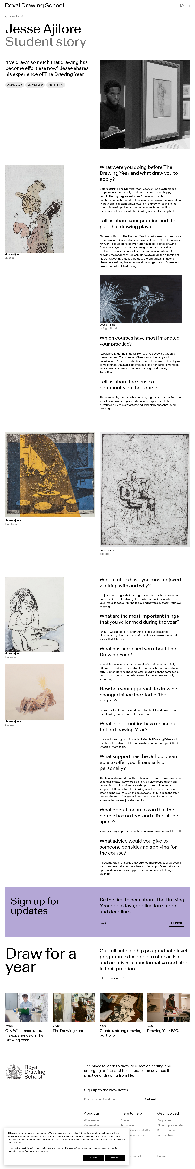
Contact (126, 1120)
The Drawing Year (68, 1031)
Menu (185, 5)
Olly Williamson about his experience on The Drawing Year (24, 1035)
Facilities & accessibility (135, 1130)
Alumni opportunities (170, 1125)
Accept (93, 1158)
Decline (114, 1158)
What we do (91, 1120)
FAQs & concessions (133, 1136)
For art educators (168, 1130)
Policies (162, 1156)
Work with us (165, 1136)
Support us (164, 1120)
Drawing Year (35, 85)
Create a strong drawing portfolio (121, 1033)
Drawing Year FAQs (163, 1031)
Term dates (128, 1125)
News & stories (16, 16)
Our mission (91, 1125)
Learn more (110, 978)
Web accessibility (132, 1156)
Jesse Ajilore (55, 85)
